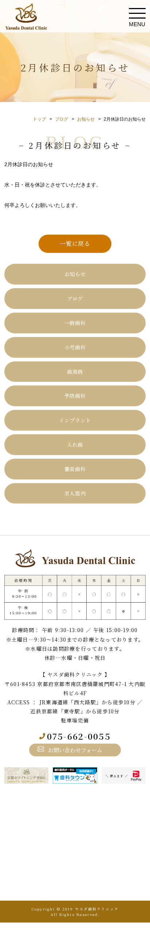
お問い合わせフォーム (75, 750)
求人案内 (75, 493)
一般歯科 (75, 322)
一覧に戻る (75, 243)
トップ (39, 119)
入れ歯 (75, 444)
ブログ (61, 119)
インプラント (75, 420)
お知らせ (86, 119)
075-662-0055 (79, 736)
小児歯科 (75, 347)
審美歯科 (75, 469)
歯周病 (75, 371)
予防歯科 (75, 395)
